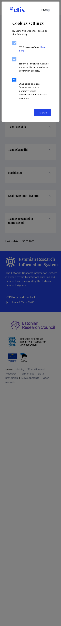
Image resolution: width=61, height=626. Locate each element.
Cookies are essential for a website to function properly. (34, 67)
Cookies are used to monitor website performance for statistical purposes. (33, 91)
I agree (43, 112)
